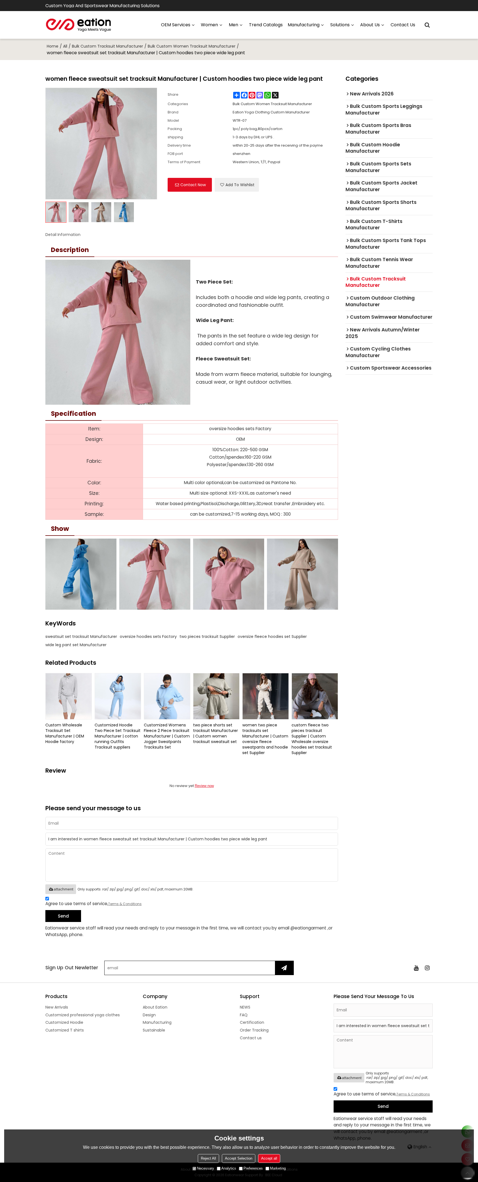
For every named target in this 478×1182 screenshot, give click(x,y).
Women (209, 25)
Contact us (403, 25)
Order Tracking (254, 1030)
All (65, 46)
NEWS (245, 1007)
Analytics (228, 1168)
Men (233, 25)
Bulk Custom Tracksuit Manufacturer (107, 46)
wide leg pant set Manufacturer (75, 645)
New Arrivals (56, 1007)
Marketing (278, 1168)
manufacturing (303, 25)
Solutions (340, 25)
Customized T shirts (64, 1030)
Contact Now (193, 185)
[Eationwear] (78, 25)
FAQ (244, 1015)
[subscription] (284, 968)
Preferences (253, 1168)
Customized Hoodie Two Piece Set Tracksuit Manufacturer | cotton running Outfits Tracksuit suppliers (118, 736)
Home (52, 46)
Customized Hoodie (64, 1022)
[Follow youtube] (416, 967)
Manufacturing (157, 1022)
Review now (204, 786)
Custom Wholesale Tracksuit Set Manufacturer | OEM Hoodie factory (64, 733)
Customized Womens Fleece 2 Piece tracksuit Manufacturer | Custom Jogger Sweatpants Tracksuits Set (167, 736)
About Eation (155, 1007)
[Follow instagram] (427, 967)
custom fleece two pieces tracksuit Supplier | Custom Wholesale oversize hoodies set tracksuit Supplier (312, 738)
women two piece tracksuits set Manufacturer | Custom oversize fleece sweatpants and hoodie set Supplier (265, 738)
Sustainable (154, 1030)
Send (63, 916)
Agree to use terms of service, (93, 903)
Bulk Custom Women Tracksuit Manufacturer (191, 46)
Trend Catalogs (266, 25)
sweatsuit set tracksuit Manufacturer (81, 636)
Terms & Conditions (125, 904)
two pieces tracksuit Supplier (207, 636)
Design (149, 1015)
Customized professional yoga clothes (82, 1015)
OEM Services (175, 25)
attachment (63, 889)
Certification (252, 1022)
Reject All (208, 1158)
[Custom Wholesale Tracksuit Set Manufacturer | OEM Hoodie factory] (68, 696)
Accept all (269, 1158)
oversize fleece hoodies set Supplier (272, 636)
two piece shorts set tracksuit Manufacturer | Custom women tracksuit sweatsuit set (215, 733)
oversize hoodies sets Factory (148, 636)
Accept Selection (238, 1158)
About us (370, 25)
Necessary (205, 1168)
